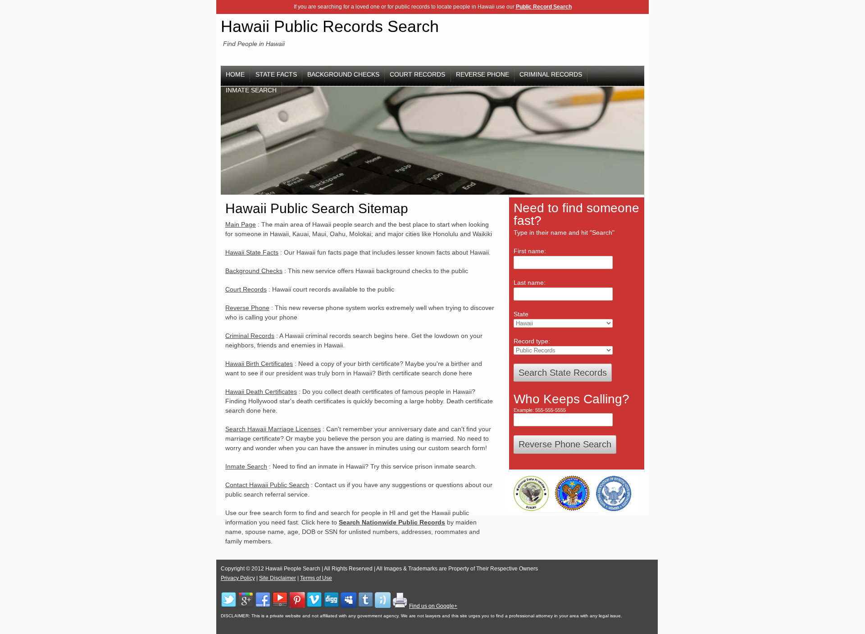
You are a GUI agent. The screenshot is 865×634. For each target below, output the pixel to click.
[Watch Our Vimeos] (314, 606)
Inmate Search (246, 466)
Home (235, 74)
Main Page (240, 224)
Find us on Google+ (433, 606)
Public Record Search (544, 7)
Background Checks (343, 74)
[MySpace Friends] (348, 606)
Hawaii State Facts (251, 252)
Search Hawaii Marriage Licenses (273, 429)
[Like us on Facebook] (263, 606)
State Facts (276, 74)
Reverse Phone (482, 74)
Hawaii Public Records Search (330, 26)
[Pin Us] (297, 606)
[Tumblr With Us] (365, 606)
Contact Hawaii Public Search (267, 484)
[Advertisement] (577, 38)
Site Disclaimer (277, 578)
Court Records (417, 74)
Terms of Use (316, 578)
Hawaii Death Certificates (261, 391)
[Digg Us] (331, 606)
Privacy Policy (238, 578)
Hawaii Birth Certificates (259, 363)
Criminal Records (550, 74)
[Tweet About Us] (229, 606)
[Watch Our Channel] (280, 606)
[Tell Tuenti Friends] (383, 606)
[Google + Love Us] (246, 606)
